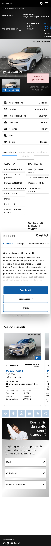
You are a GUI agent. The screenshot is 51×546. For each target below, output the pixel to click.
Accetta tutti (25, 290)
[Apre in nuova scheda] (21, 413)
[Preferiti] (41, 3)
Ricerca (12, 8)
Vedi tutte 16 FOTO (14, 72)
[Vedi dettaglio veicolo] (22, 346)
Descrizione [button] (41, 152)
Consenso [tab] (8, 243)
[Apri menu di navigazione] (46, 3)
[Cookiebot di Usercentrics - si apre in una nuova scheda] (36, 236)
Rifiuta (25, 308)
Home (4, 8)
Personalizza (24, 299)
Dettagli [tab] (20, 243)
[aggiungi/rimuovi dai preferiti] (37, 384)
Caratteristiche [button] (9, 152)
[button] (5, 413)
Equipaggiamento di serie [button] (25, 154)
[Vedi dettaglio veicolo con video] (38, 357)
